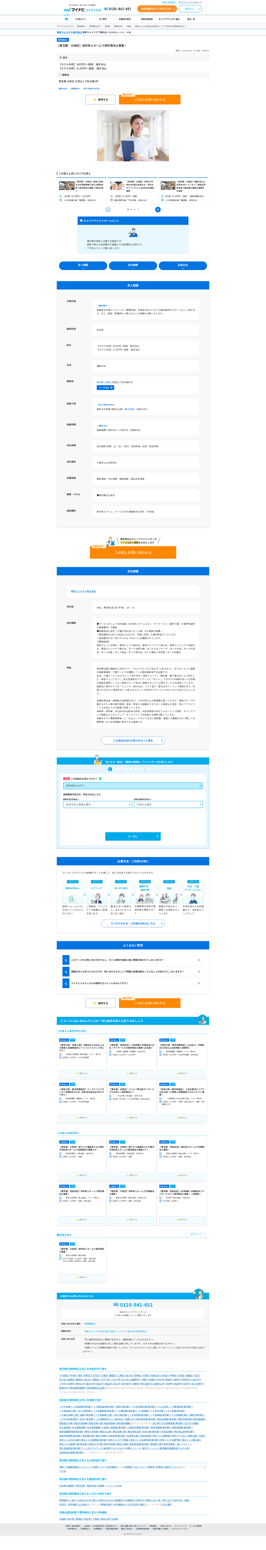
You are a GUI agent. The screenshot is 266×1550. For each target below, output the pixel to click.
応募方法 (183, 265)
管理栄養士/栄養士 (161, 1528)
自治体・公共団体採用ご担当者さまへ (101, 1525)
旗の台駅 (129, 409)
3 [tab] (134, 209)
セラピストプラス (180, 1528)
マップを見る (104, 387)
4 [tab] (138, 209)
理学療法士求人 (95, 26)
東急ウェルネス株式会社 (83, 591)
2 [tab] (131, 209)
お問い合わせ (166, 1525)
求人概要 (83, 265)
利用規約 (153, 1525)
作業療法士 (85, 1528)
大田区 (128, 26)
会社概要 (133, 265)
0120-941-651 (118, 9)
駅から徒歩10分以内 (91, 88)
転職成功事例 (125, 19)
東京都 (107, 26)
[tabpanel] (133, 136)
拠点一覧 (191, 19)
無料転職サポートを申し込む (156, 8)
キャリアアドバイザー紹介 (169, 19)
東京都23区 (118, 26)
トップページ (66, 19)
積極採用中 (75, 88)
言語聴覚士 (98, 1528)
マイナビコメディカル (65, 26)
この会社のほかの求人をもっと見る (133, 740)
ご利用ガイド (80, 19)
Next (158, 209)
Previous (108, 209)
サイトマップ (180, 1525)
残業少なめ (63, 88)
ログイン (189, 8)
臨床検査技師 (112, 1528)
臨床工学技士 (127, 1528)
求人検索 (103, 19)
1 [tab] (133, 159)
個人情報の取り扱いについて (133, 1525)
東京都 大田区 (104, 382)
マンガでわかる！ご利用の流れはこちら (133, 923)
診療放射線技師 (142, 1528)
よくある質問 (195, 1525)
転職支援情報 (147, 19)
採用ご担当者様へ (169, 2)
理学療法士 (81, 26)
